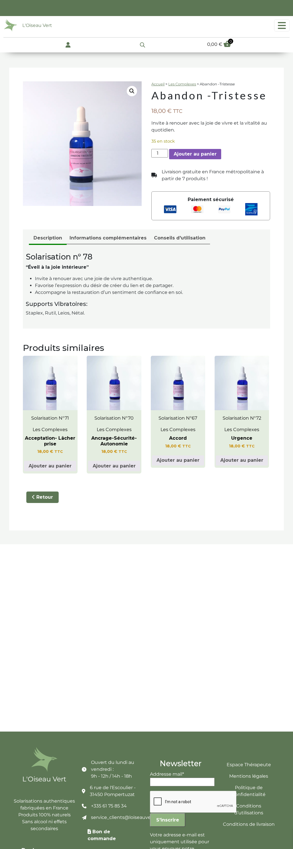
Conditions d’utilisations (248, 809)
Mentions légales (248, 776)
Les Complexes (182, 84)
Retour (44, 497)
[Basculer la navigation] (282, 25)
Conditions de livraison (249, 824)
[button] (132, 91)
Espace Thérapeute (249, 764)
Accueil (158, 84)
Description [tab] (47, 238)
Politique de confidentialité (249, 791)
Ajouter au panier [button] (50, 466)
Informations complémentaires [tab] (108, 238)
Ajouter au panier (195, 154)
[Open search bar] (142, 44)
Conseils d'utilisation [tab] (179, 238)
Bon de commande (102, 835)
